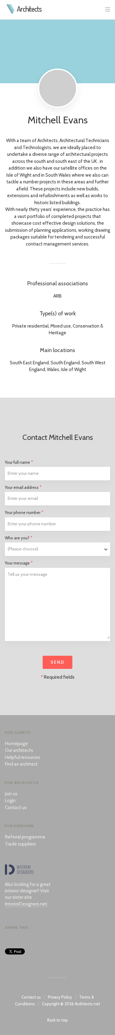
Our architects (19, 750)
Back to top (57, 1020)
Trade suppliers (20, 844)
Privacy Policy (60, 997)
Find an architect (21, 764)
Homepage (16, 743)
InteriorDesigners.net (26, 904)
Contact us (16, 807)
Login (10, 800)
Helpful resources (22, 757)
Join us (11, 794)
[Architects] (11, 12)
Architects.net (87, 1003)
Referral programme (25, 837)
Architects (29, 9)
